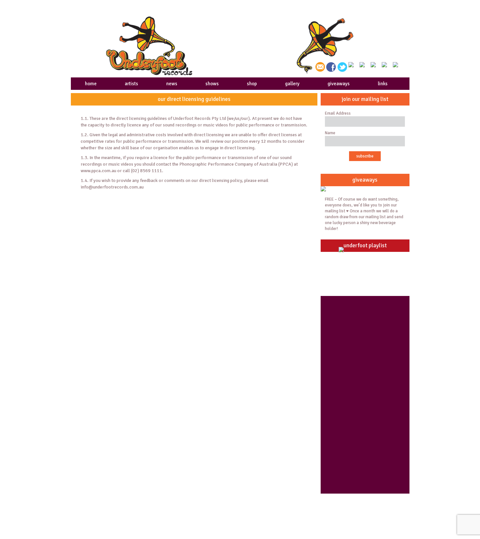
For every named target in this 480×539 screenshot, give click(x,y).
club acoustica (356, 510)
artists (131, 84)
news (171, 84)
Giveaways (268, 510)
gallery (292, 84)
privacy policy (186, 510)
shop (252, 84)
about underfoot (104, 502)
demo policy (185, 502)
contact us (352, 502)
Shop (262, 502)
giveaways (339, 84)
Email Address (338, 113)
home (91, 84)
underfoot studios (105, 510)
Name (330, 133)
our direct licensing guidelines (203, 517)
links (383, 84)
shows (212, 84)
